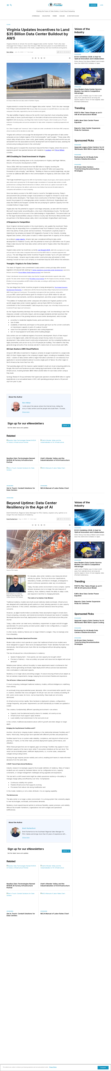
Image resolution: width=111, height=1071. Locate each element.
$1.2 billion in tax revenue (37, 278)
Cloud (8, 24)
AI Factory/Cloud (73, 16)
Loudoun (48, 150)
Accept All (103, 1067)
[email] (44, 58)
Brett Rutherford (12, 519)
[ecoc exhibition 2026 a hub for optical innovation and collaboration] (89, 44)
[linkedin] (35, 58)
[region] (55, 1067)
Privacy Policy (53, 1067)
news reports (20, 239)
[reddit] (41, 58)
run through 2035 (44, 250)
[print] (70, 58)
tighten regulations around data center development (47, 270)
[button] (8, 5)
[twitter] (38, 58)
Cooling (62, 16)
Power (55, 16)
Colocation (46, 16)
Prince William (59, 150)
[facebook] (32, 58)
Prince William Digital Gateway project (29, 272)
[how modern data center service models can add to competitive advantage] (89, 76)
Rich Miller (10, 52)
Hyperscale (36, 16)
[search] (11, 5)
